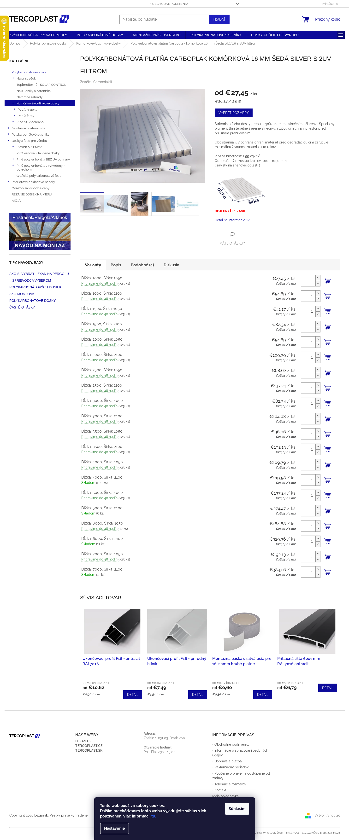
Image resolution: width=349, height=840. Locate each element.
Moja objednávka (225, 796)
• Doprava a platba (227, 761)
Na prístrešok (26, 78)
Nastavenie (114, 828)
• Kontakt (219, 790)
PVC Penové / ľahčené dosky (38, 153)
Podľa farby (26, 116)
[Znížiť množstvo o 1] (317, 283)
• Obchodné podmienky (169, 4)
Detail (132, 695)
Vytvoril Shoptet (327, 815)
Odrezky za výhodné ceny (30, 188)
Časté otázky (22, 307)
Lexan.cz (83, 741)
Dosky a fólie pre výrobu (29, 141)
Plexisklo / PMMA (29, 147)
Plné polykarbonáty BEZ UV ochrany (43, 159)
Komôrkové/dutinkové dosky (38, 103)
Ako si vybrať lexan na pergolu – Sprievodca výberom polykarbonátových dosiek (39, 280)
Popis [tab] (116, 265)
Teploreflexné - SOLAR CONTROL (41, 84)
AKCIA (16, 200)
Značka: (96, 82)
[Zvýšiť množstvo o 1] (317, 278)
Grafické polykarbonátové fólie (39, 175)
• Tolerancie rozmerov (229, 784)
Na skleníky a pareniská (34, 91)
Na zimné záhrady (29, 97)
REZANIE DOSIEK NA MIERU (32, 194)
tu (153, 816)
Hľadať (219, 19)
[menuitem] (38, 35)
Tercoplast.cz (89, 746)
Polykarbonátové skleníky (30, 134)
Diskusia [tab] (171, 265)
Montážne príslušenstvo (29, 128)
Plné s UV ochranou (31, 122)
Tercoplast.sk (88, 750)
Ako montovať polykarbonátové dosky (32, 297)
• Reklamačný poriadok (230, 767)
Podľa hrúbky (27, 109)
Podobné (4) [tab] (142, 265)
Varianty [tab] (93, 265)
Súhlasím (237, 808)
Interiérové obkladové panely (33, 182)
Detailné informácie (230, 220)
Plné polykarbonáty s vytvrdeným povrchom (41, 167)
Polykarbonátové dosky (29, 72)
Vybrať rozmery (234, 113)
